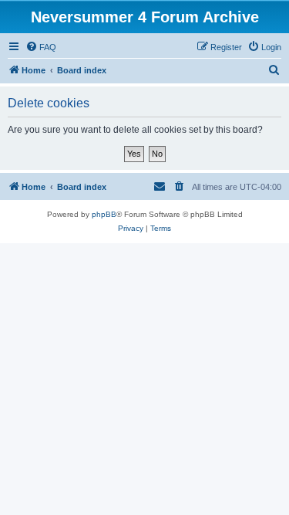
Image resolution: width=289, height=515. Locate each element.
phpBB (104, 214)
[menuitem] (40, 47)
